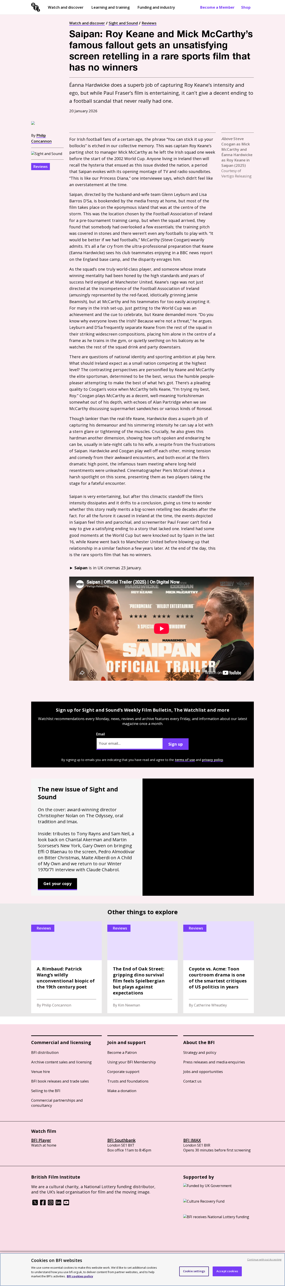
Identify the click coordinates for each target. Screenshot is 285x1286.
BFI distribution (45, 1052)
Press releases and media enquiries (214, 1062)
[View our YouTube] (66, 1203)
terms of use (185, 760)
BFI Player (41, 1140)
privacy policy (212, 760)
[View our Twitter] (35, 1203)
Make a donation (121, 1090)
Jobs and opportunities (203, 1071)
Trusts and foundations (128, 1081)
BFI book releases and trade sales (60, 1081)
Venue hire (40, 1071)
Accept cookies (227, 1271)
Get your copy (57, 883)
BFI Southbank (121, 1140)
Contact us (192, 1081)
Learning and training (110, 7)
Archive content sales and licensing (61, 1062)
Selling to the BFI (45, 1090)
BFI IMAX (192, 1140)
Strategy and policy (199, 1052)
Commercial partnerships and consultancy (57, 1103)
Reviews (149, 23)
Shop (245, 7)
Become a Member (217, 7)
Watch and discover (65, 7)
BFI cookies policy (80, 1276)
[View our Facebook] (43, 1203)
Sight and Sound (123, 23)
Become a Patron (122, 1052)
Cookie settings (194, 1271)
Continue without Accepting (264, 1259)
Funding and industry (156, 7)
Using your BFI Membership (131, 1062)
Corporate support (123, 1071)
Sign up (175, 744)
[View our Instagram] (51, 1203)
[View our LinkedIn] (58, 1203)
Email (100, 734)
